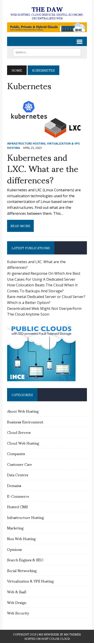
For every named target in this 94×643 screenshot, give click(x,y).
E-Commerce (18, 496)
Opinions (14, 549)
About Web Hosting (23, 411)
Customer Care (19, 464)
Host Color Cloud (55, 639)
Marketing (15, 527)
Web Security (18, 612)
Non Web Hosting (21, 538)
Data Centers (17, 474)
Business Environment (25, 421)
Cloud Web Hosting (23, 443)
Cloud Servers (19, 432)
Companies (16, 453)
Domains (14, 485)
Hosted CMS (17, 506)
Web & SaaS (16, 591)
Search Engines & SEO (25, 559)
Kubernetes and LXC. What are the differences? (42, 168)
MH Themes (72, 634)
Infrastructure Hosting (26, 143)
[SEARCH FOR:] (47, 51)
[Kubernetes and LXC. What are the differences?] (47, 137)
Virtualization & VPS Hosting (30, 581)
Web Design (16, 602)
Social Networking (22, 570)
